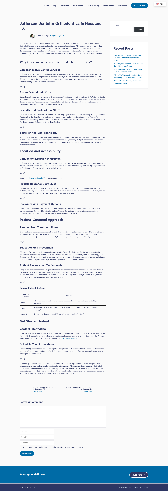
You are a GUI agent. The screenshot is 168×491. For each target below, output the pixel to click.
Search (116, 26)
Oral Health (122, 5)
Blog (54, 5)
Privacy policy (137, 487)
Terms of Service (124, 487)
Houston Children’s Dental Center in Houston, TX (46, 388)
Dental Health (78, 5)
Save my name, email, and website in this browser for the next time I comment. (53, 447)
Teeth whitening (93, 5)
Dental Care (64, 5)
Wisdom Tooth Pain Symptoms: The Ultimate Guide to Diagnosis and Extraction (127, 57)
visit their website (69, 338)
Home (46, 5)
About (146, 487)
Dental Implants (109, 5)
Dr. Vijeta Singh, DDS (57, 35)
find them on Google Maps (36, 178)
